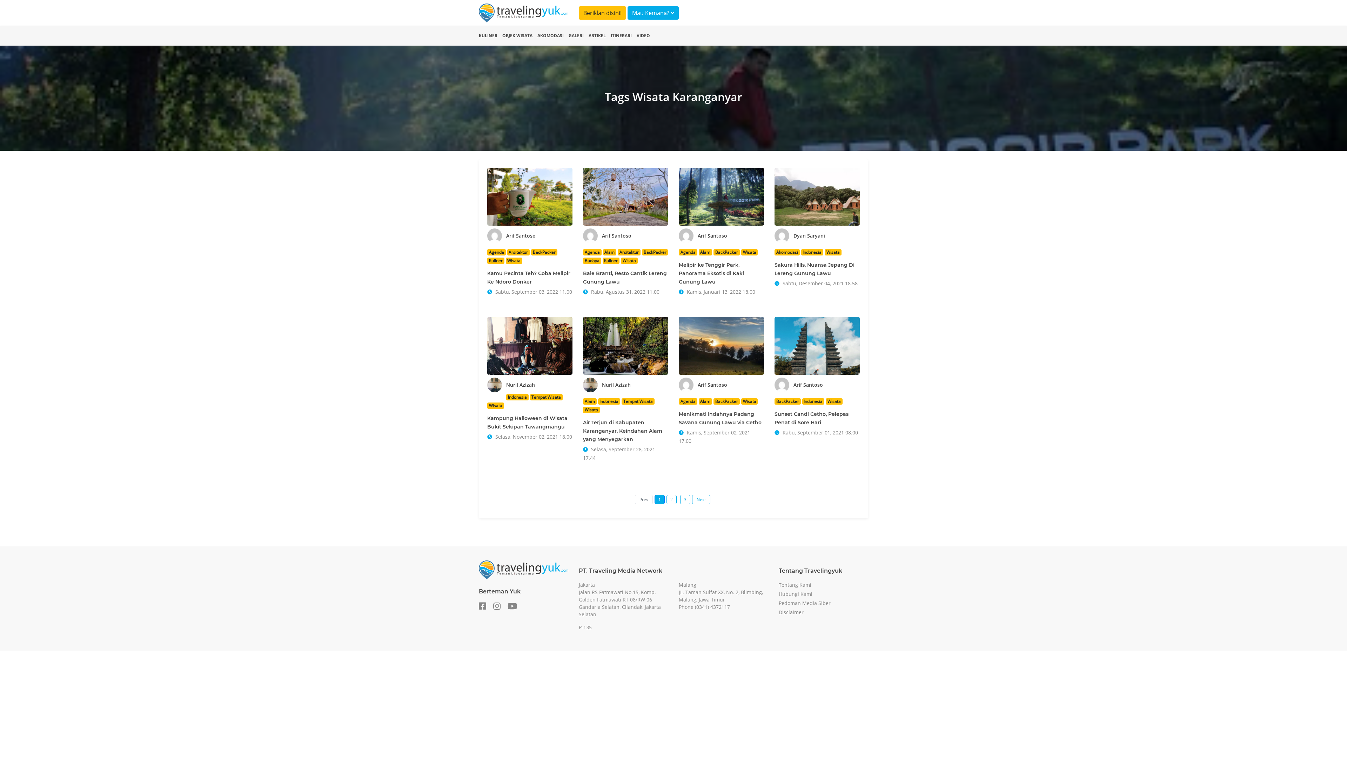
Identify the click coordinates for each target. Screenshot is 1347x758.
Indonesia (812, 252)
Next (701, 500)
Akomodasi (550, 36)
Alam (609, 252)
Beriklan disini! (602, 13)
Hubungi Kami (795, 594)
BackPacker (544, 252)
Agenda (496, 252)
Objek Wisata (517, 36)
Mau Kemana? (651, 13)
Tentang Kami (795, 584)
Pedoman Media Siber (805, 603)
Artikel (597, 36)
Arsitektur (518, 252)
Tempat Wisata (546, 397)
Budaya (592, 261)
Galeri (576, 36)
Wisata (514, 261)
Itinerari (621, 36)
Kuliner (488, 36)
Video (643, 36)
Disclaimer (791, 612)
